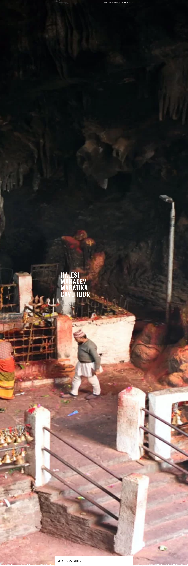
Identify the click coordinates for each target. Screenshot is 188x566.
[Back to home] (62, 2)
